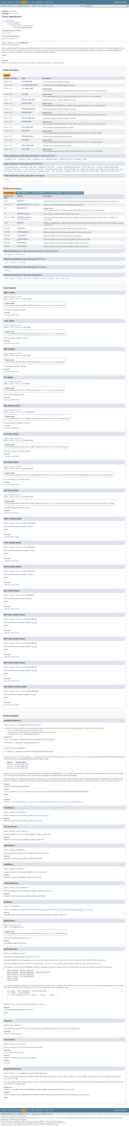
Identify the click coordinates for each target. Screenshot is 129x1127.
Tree (32, 2)
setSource (13, 262)
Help (51, 2)
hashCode (36, 278)
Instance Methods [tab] (38, 193)
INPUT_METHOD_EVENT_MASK (34, 169)
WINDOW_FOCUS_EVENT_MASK (90, 171)
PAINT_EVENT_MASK (29, 171)
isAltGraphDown (22, 232)
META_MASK (25, 140)
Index (47, 2)
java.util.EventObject (12, 22)
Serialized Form (58, 63)
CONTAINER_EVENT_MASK (72, 167)
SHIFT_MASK (26, 149)
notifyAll (50, 278)
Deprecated (40, 2)
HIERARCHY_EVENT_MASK (12, 169)
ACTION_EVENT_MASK (11, 167)
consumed (59, 167)
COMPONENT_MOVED (51, 159)
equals (12, 278)
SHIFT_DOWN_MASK (28, 145)
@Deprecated (8, 297)
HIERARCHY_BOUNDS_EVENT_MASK (107, 167)
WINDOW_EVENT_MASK (72, 171)
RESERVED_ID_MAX (44, 171)
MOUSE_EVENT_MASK (96, 169)
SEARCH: (82, 6)
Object (40, 275)
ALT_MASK (25, 94)
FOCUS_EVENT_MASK (88, 167)
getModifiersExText (24, 217)
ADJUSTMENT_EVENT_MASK (28, 167)
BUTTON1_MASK (26, 103)
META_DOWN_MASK (27, 136)
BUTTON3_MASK (26, 121)
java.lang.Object (8, 21)
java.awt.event (14, 13)
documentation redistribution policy (47, 1124)
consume (20, 201)
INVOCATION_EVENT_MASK (53, 169)
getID (6, 262)
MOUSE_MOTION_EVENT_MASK (114, 169)
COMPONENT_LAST (38, 159)
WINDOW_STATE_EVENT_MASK (110, 171)
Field (15, 6)
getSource (8, 270)
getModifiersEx (22, 214)
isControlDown (22, 239)
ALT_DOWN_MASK (27, 81)
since (16, 297)
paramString (20, 254)
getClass (27, 278)
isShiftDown (21, 246)
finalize (19, 278)
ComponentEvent (14, 45)
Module (11, 2)
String (12, 217)
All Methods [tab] (9, 193)
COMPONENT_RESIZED (66, 159)
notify (43, 278)
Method (26, 6)
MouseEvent (13, 38)
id (22, 169)
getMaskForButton (23, 204)
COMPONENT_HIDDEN (24, 159)
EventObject (38, 176)
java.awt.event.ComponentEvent (22, 26)
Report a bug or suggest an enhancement (13, 1116)
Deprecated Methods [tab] (74, 193)
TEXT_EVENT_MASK (57, 171)
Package (17, 2)
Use (29, 2)
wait (57, 278)
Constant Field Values (11, 315)
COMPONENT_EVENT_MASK (46, 167)
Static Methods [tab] (23, 193)
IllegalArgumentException (13, 791)
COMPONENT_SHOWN (80, 159)
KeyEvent (5, 38)
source (6, 179)
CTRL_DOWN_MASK (27, 127)
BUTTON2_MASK (26, 112)
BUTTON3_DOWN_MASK (28, 118)
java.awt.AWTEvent (14, 24)
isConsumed (21, 235)
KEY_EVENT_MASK (83, 169)
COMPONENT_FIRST (10, 159)
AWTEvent (38, 164)
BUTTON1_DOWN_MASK (28, 100)
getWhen (20, 223)
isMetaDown (21, 243)
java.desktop (12, 11)
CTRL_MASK (25, 131)
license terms (27, 1124)
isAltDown (20, 228)
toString (22, 262)
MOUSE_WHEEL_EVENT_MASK (13, 171)
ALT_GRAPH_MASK (27, 89)
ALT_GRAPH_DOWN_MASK (29, 85)
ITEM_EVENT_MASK (70, 169)
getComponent (9, 254)
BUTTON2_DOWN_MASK (28, 109)
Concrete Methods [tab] (55, 193)
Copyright (4, 1123)
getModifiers (22, 208)
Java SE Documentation (47, 1118)
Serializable (7, 33)
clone (6, 278)
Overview (4, 2)
